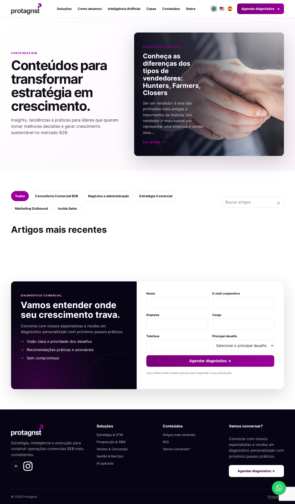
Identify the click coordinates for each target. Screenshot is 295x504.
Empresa (152, 315)
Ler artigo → (154, 142)
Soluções (64, 9)
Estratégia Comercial (155, 196)
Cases (151, 9)
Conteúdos (171, 9)
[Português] (214, 9)
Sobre (190, 9)
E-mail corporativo (226, 293)
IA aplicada (105, 463)
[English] (222, 9)
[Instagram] (28, 466)
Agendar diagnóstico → (210, 360)
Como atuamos (90, 9)
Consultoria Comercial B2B (56, 196)
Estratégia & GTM (110, 435)
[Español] (230, 9)
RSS (166, 442)
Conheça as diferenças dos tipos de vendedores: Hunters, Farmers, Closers (172, 74)
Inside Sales (67, 208)
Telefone (152, 336)
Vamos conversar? (176, 449)
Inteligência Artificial (124, 9)
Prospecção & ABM (111, 442)
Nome (150, 293)
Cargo (216, 315)
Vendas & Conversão (112, 449)
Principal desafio (224, 336)
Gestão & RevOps (110, 456)
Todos (20, 196)
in (16, 466)
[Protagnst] (26, 9)
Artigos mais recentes (179, 435)
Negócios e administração (108, 196)
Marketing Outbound (31, 208)
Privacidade (276, 496)
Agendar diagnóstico (260, 9)
